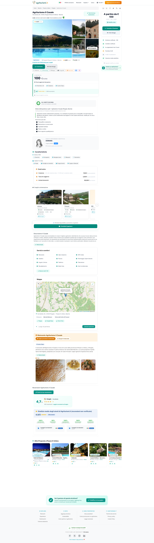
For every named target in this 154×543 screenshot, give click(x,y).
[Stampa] (120, 8)
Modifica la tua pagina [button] (96, 500)
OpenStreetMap (86, 311)
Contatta (40, 66)
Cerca (92, 2)
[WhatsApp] (106, 8)
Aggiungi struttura (65, 513)
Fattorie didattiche (43, 521)
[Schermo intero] (92, 284)
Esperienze (43, 516)
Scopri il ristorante (64, 338)
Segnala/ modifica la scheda (112, 63)
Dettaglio (42, 216)
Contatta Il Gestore (112, 28)
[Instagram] (79, 70)
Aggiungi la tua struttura (113, 2)
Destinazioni (43, 519)
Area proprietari (88, 513)
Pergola (53, 8)
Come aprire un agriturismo (65, 519)
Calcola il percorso (89, 326)
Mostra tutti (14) (43, 271)
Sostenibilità (65, 516)
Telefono (37, 70)
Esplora (86, 2)
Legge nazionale (88, 519)
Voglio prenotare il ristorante (46, 338)
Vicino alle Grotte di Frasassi (62, 317)
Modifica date (112, 22)
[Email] (103, 8)
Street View (61, 321)
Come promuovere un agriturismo (88, 516)
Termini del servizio (111, 513)
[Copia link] (116, 8)
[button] (66, 295)
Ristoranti (78, 2)
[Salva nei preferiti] (96, 22)
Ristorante (70, 70)
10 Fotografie (92, 48)
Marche (39, 8)
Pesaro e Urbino (46, 8)
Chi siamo (86, 532)
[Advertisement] (77, 482)
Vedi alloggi (52, 66)
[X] (113, 8)
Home (35, 8)
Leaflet (80, 311)
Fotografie (61, 70)
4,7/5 (77, 60)
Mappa (53, 70)
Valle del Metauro (47, 317)
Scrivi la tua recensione (91, 13)
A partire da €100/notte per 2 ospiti (42, 62)
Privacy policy (111, 516)
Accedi (100, 2)
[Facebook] (110, 8)
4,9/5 (67, 60)
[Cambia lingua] (60, 2)
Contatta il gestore (66, 226)
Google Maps (50, 321)
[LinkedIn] (84, 535)
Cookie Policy (111, 519)
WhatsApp (45, 70)
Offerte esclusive (69, 2)
